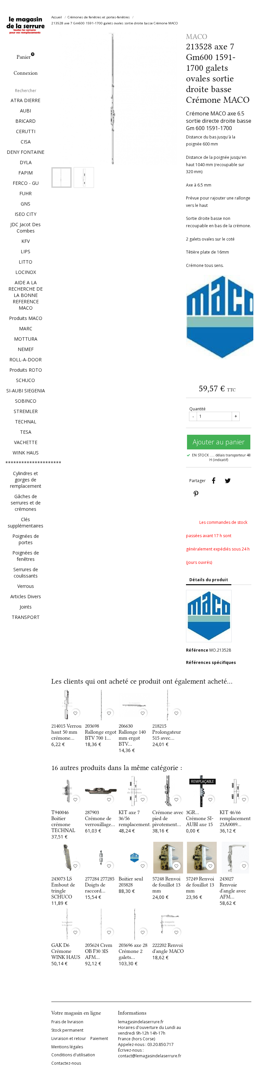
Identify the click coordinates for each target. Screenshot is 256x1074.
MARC (25, 328)
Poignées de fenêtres (25, 556)
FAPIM (25, 172)
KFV (25, 241)
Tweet (227, 480)
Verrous (25, 586)
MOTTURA (25, 339)
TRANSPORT (26, 617)
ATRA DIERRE (25, 100)
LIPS (25, 251)
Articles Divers (25, 596)
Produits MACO (25, 318)
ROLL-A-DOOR (25, 359)
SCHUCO (25, 380)
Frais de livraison (67, 1022)
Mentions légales (67, 1047)
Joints (26, 607)
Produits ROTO (25, 370)
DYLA (26, 162)
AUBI (25, 110)
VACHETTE (25, 442)
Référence (197, 650)
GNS (25, 204)
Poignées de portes (25, 539)
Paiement (99, 1038)
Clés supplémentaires (25, 522)
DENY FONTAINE (25, 152)
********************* (25, 463)
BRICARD (25, 121)
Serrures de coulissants (25, 572)
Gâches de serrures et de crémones (26, 502)
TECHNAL (25, 421)
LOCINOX (25, 272)
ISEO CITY (25, 214)
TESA (25, 432)
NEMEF (26, 349)
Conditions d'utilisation (73, 1055)
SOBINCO (25, 401)
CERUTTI (25, 131)
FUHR (25, 193)
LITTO (25, 262)
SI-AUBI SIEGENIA (25, 390)
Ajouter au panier (219, 441)
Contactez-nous (66, 1063)
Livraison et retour (68, 1038)
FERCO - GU (26, 183)
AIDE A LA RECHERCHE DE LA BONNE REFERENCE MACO (25, 295)
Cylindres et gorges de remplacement (25, 479)
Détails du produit (208, 580)
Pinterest (196, 494)
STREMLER (26, 411)
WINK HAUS (26, 452)
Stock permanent (67, 1030)
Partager (213, 480)
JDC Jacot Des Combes (25, 227)
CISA (26, 141)
